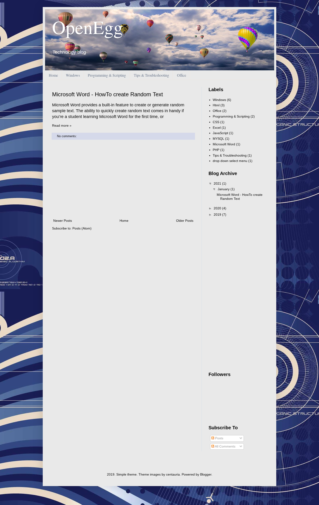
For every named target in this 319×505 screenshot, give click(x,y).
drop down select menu (230, 161)
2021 (218, 183)
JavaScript (220, 133)
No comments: (67, 136)
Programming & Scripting (107, 75)
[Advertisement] (123, 179)
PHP (216, 150)
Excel (217, 127)
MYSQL (218, 138)
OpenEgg (87, 26)
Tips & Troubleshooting (151, 75)
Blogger (205, 474)
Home (53, 75)
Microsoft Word (224, 144)
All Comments (224, 446)
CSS (216, 122)
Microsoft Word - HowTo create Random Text (107, 94)
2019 (218, 214)
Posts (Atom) (82, 228)
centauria (173, 474)
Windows (73, 75)
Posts (218, 438)
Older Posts (184, 220)
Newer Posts (62, 220)
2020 (218, 208)
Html (216, 105)
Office (181, 75)
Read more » (61, 125)
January (224, 189)
